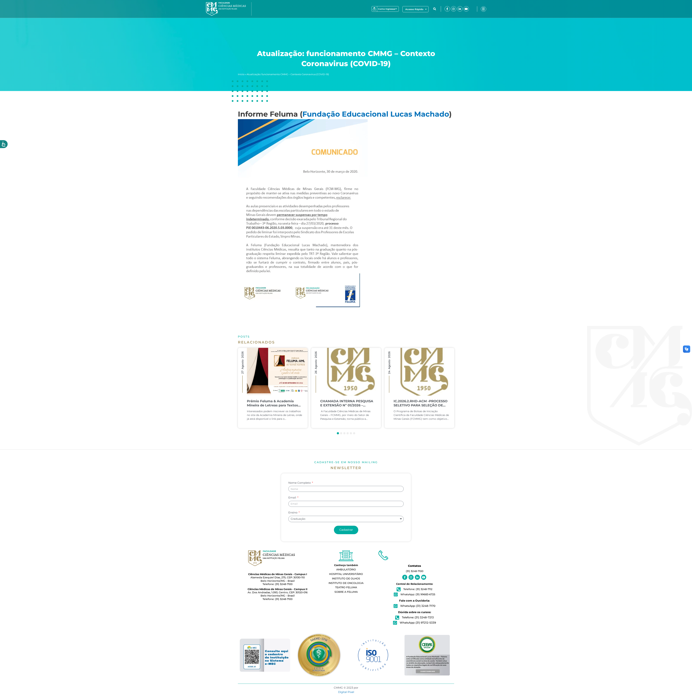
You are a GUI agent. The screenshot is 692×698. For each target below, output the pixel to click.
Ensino (293, 512)
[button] (434, 9)
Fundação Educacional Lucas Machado (375, 114)
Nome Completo (299, 482)
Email (292, 497)
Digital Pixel (346, 692)
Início (241, 74)
